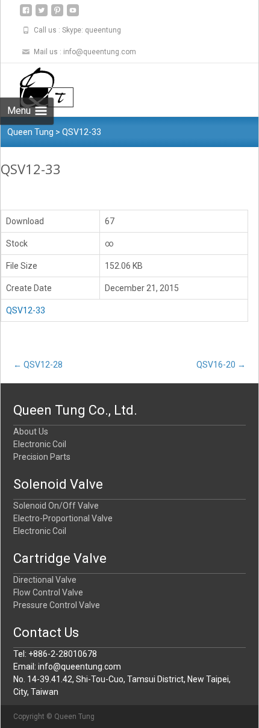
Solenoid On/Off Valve (56, 505)
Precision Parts (41, 457)
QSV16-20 (221, 364)
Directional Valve (44, 580)
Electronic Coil (39, 444)
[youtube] (73, 14)
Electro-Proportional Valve (63, 518)
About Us (30, 431)
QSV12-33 (25, 310)
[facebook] (26, 14)
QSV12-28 (38, 364)
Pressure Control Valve (56, 605)
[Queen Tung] (37, 87)
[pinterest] (57, 14)
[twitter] (42, 14)
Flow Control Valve (48, 592)
